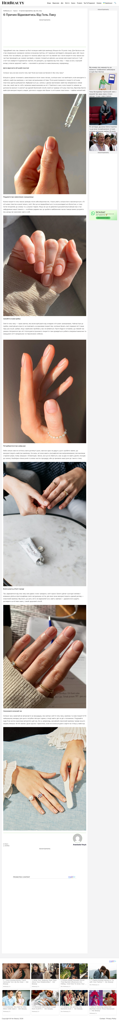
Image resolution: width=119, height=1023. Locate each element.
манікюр (7, 845)
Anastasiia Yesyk (79, 845)
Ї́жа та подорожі (89, 3)
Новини (99, 3)
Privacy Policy (111, 1018)
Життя (67, 3)
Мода (49, 3)
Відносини (56, 3)
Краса (73, 3)
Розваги (79, 3)
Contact (102, 1018)
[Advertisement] (44, 34)
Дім (62, 3)
